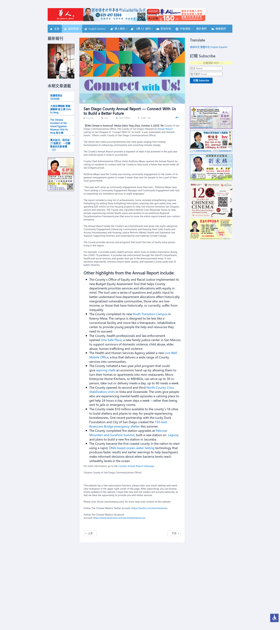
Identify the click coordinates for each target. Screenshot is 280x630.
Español (223, 47)
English (214, 47)
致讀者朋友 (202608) (56, 97)
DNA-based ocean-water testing (132, 447)
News (106, 118)
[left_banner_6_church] (211, 117)
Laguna (172, 434)
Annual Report (165, 128)
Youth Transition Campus (150, 313)
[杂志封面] (61, 61)
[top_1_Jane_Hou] (211, 141)
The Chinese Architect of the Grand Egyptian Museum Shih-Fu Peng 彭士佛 (59, 126)
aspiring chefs (106, 370)
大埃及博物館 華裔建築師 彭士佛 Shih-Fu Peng (61, 109)
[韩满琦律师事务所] (211, 229)
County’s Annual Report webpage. (136, 466)
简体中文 (195, 47)
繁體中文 (205, 47)
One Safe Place (111, 339)
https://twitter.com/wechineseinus (149, 508)
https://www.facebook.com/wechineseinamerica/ (119, 517)
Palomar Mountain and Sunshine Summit (128, 432)
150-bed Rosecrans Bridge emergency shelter (128, 423)
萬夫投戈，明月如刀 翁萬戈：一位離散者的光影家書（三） (60, 144)
